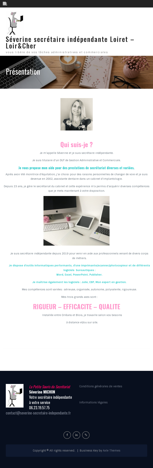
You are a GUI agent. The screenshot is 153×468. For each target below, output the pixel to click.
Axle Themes (111, 450)
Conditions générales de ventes (100, 386)
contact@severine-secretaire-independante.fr (38, 413)
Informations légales (93, 402)
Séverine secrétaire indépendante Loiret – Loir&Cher (70, 42)
